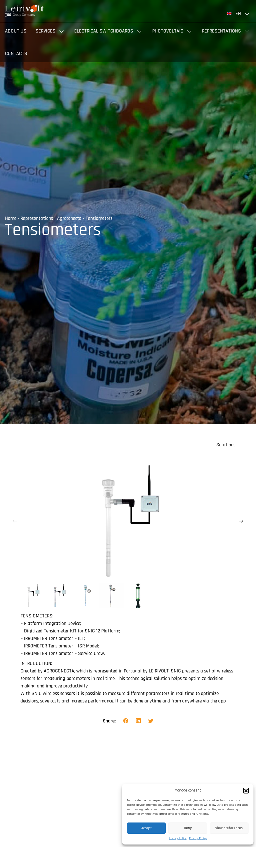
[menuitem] (239, 13)
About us (15, 31)
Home (10, 218)
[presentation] (15, 521)
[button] (246, 790)
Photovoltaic (167, 31)
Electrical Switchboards (103, 31)
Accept (146, 828)
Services (46, 31)
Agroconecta (69, 218)
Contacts (16, 53)
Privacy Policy (177, 838)
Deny (188, 828)
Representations (221, 31)
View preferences (229, 828)
